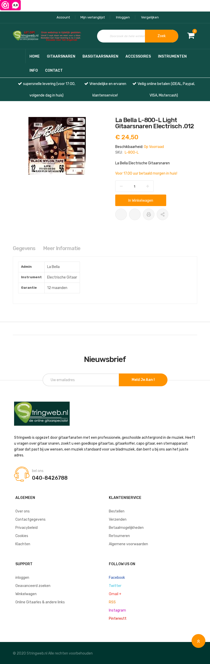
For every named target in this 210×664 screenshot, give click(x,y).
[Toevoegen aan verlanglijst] (121, 214)
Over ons (22, 511)
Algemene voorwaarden (128, 544)
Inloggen (123, 17)
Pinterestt (118, 618)
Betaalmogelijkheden (126, 528)
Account (63, 17)
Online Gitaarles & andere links (40, 602)
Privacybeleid (26, 528)
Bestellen (116, 511)
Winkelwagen (26, 594)
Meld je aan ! (143, 380)
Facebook (117, 577)
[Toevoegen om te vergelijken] (135, 214)
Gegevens (24, 248)
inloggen (22, 577)
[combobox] (137, 36)
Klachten (22, 544)
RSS (112, 602)
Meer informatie (61, 248)
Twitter (115, 586)
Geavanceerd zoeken (32, 586)
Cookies (21, 536)
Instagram (117, 610)
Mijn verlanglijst (92, 17)
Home (34, 56)
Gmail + (115, 594)
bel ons (38, 471)
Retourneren (119, 536)
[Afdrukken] (148, 214)
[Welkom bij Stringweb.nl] (48, 36)
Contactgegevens (30, 519)
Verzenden (118, 519)
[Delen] (162, 214)
